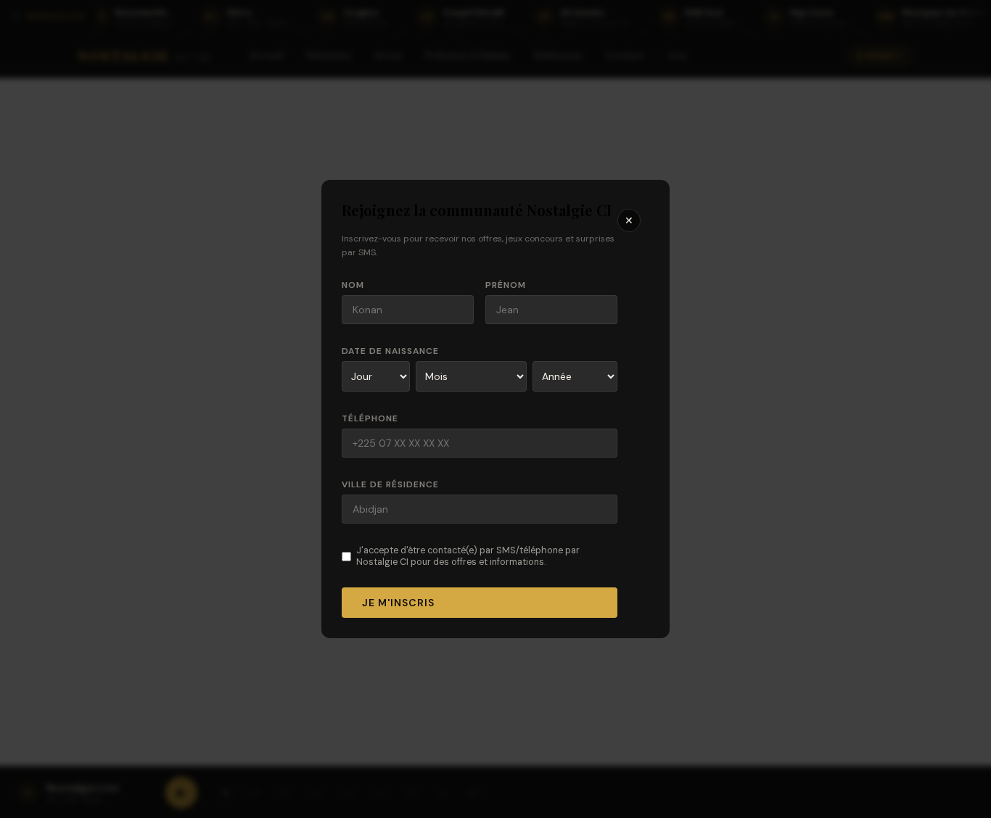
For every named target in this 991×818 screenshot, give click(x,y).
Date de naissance (390, 351)
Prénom (505, 285)
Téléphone (370, 418)
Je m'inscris (398, 602)
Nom (353, 285)
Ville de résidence (390, 484)
